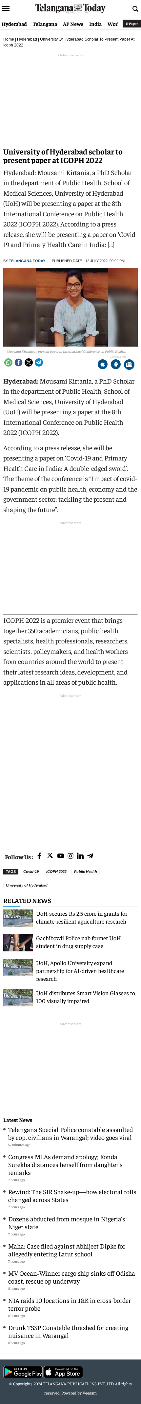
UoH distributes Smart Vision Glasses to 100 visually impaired (85, 996)
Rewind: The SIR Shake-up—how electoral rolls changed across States (72, 1195)
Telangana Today (27, 261)
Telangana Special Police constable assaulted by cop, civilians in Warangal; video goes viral (70, 1133)
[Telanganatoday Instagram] (70, 856)
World (115, 23)
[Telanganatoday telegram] (90, 856)
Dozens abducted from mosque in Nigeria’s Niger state (66, 1223)
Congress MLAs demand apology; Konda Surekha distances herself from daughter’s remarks (65, 1164)
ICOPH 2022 (56, 871)
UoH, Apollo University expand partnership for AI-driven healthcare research (80, 970)
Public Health (85, 871)
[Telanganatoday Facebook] (39, 856)
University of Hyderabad (27, 885)
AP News (73, 23)
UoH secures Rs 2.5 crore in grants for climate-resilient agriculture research (81, 917)
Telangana (45, 23)
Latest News (17, 1119)
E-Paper (132, 23)
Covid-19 (31, 871)
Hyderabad (14, 23)
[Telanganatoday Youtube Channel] (60, 856)
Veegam (90, 1392)
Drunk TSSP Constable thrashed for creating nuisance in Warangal (68, 1331)
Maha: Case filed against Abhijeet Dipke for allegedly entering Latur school (66, 1250)
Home (8, 39)
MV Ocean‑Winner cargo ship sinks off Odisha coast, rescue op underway (71, 1277)
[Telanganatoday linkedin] (80, 856)
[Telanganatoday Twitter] (50, 857)
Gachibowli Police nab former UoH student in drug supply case (78, 941)
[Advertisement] (70, 769)
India (95, 23)
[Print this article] (129, 365)
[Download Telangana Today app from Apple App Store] (103, 365)
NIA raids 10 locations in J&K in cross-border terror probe (69, 1304)
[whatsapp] (8, 362)
